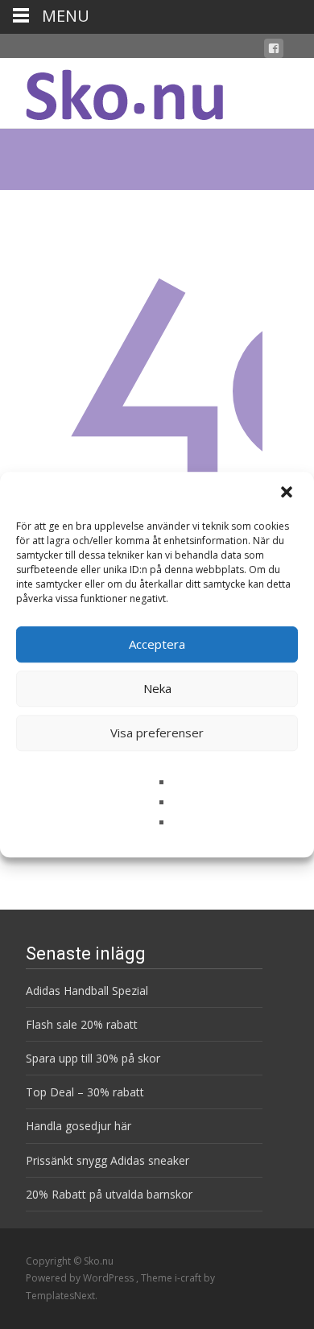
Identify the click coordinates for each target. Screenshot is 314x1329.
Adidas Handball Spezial (87, 990)
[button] (288, 493)
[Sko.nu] (111, 90)
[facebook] (273, 51)
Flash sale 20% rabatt (82, 1024)
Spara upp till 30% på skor (93, 1058)
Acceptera (157, 644)
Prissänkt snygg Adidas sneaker (107, 1160)
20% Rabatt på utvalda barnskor (109, 1194)
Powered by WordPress (81, 1278)
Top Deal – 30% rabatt (85, 1092)
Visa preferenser (157, 732)
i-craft (189, 1278)
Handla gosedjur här (78, 1125)
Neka (157, 688)
